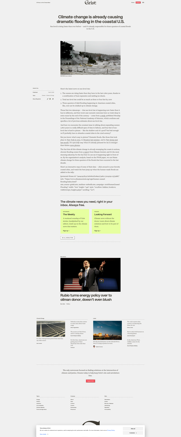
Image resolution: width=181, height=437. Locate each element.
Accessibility (108, 409)
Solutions (39, 403)
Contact (72, 403)
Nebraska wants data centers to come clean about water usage (79, 323)
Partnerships (73, 407)
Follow (132, 2)
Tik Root (73, 347)
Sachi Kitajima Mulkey (76, 335)
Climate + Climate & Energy (48, 95)
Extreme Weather (40, 407)
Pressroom (73, 409)
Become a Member (109, 403)
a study (102, 116)
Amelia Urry (35, 88)
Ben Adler (62, 304)
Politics (68, 304)
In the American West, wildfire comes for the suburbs (133, 341)
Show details (43, 434)
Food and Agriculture (42, 409)
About (72, 399)
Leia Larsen (39, 343)
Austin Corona (99, 346)
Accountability (40, 405)
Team (72, 401)
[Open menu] (143, 2)
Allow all (133, 428)
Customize (132, 432)
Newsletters (107, 399)
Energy (38, 399)
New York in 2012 (73, 140)
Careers (72, 405)
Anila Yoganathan (75, 327)
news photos (75, 145)
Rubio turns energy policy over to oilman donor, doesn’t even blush (86, 297)
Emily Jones (130, 327)
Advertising (107, 405)
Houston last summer (91, 140)
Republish (107, 407)
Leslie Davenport (131, 335)
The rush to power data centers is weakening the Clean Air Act (134, 323)
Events (106, 401)
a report (86, 152)
